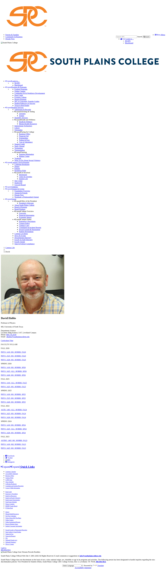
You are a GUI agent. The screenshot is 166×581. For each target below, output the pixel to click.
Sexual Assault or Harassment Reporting (16, 530)
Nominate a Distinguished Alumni (26, 197)
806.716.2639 (11, 335)
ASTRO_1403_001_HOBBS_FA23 (14, 440)
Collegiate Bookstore (21, 164)
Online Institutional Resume (12, 522)
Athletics (12, 187)
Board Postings (19, 209)
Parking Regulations (26, 232)
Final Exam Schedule (11, 502)
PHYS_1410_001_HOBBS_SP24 (13, 425)
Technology (18, 148)
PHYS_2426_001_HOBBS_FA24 (13, 417)
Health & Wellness (25, 122)
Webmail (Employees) (11, 540)
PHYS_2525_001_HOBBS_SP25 (13, 398)
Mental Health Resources (28, 124)
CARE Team (8, 480)
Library (17, 128)
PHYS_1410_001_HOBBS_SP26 (13, 367)
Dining (16, 166)
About (11, 199)
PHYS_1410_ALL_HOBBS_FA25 (14, 383)
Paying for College (24, 132)
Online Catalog (19, 91)
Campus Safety (23, 219)
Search (139, 37)
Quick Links (18, 466)
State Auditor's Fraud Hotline (13, 532)
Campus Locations (21, 234)
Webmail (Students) (10, 542)
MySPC (128, 41)
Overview (22, 213)
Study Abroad (19, 146)
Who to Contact (9, 544)
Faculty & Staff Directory (23, 240)
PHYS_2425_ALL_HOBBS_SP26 (14, 371)
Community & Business (13, 37)
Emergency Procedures (27, 221)
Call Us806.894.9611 (6, 549)
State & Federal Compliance (24, 244)
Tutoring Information (26, 154)
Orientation (18, 130)
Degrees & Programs (16, 87)
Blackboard (129, 43)
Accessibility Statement (11, 474)
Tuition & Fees (24, 140)
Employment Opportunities (12, 500)
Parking (17, 169)
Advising (22, 114)
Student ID (18, 183)
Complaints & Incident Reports (30, 228)
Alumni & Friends (20, 193)
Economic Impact (25, 217)
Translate (100, 566)
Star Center (18, 181)
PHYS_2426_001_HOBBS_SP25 (13, 402)
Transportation (19, 150)
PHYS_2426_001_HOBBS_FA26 (13, 360)
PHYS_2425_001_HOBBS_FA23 (13, 448)
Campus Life (10, 248)
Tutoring (21, 152)
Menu (160, 35)
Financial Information (26, 215)
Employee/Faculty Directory (12, 498)
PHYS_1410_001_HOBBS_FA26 (13, 352)
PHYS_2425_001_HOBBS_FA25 (13, 387)
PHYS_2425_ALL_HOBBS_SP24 (14, 429)
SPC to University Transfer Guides (26, 101)
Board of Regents (20, 207)
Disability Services (21, 118)
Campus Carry (24, 225)
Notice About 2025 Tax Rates (13, 518)
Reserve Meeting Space (11, 524)
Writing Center (24, 156)
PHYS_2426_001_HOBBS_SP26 (13, 375)
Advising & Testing (25, 112)
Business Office (24, 134)
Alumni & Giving (15, 189)
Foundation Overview (22, 191)
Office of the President (26, 201)
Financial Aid (24, 136)
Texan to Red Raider (21, 105)
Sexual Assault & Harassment (29, 230)
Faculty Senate (19, 242)
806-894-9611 (101, 562)
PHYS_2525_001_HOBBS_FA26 (13, 356)
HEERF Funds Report (11, 506)
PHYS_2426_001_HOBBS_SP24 (13, 433)
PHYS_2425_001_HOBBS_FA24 (13, 414)
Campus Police (24, 223)
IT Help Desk (9, 508)
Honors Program (20, 99)
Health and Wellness (25, 120)
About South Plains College (24, 205)
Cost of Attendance (26, 142)
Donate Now (10, 39)
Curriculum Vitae (7, 341)
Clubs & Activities (25, 177)
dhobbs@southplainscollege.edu (17, 337)
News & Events (20, 236)
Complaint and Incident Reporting (14, 486)
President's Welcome (26, 203)
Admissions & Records (22, 110)
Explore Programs (20, 89)
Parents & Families (12, 35)
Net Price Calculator (10, 516)
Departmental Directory (22, 238)
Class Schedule (9, 482)
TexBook (17, 158)
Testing (21, 116)
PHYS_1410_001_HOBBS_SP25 (13, 394)
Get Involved (22, 173)
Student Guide (19, 144)
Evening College (20, 97)
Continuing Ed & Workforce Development (29, 93)
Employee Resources (11, 496)
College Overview (24, 211)
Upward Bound (20, 185)
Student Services (14, 107)
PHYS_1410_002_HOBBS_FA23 (13, 444)
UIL (6, 538)
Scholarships (23, 138)
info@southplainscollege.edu (90, 556)
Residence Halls (20, 171)
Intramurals (23, 175)
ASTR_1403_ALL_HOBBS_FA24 (14, 410)
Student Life (23, 179)
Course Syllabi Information (12, 488)
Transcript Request (10, 536)
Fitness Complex (9, 504)
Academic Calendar (10, 472)
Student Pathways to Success (24, 103)
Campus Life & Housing (17, 162)
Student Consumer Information (13, 526)
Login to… (128, 39)
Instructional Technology (23, 126)
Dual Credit (18, 95)
